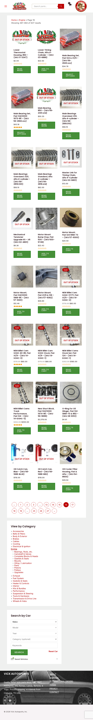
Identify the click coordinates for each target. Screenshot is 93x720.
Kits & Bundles (19, 588)
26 (41, 511)
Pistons (17, 568)
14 (53, 504)
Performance (19, 591)
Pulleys (17, 570)
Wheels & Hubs (20, 601)
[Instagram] (5, 701)
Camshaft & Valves (22, 554)
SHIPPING (54, 678)
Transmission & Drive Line (24, 598)
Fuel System (18, 578)
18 (14, 511)
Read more (20, 69)
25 (34, 511)
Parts (16, 565)
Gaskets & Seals (21, 558)
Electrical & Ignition (21, 546)
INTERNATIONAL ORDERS (61, 681)
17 (73, 504)
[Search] (61, 6)
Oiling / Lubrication (23, 563)
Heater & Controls (21, 583)
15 (59, 504)
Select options (70, 75)
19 (21, 511)
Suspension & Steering (23, 593)
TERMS (53, 685)
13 (46, 504)
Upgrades (18, 572)
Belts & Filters (19, 534)
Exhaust (16, 576)
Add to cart (45, 69)
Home (14, 20)
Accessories (18, 531)
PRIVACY (54, 688)
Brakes (16, 539)
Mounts (17, 561)
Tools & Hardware (21, 596)
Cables (16, 541)
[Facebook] (10, 701)
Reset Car (53, 651)
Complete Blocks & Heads (26, 556)
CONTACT (54, 692)
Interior (16, 586)
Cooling (16, 544)
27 (48, 511)
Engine (14, 549)
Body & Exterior (20, 536)
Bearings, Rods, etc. (23, 551)
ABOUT (53, 674)
